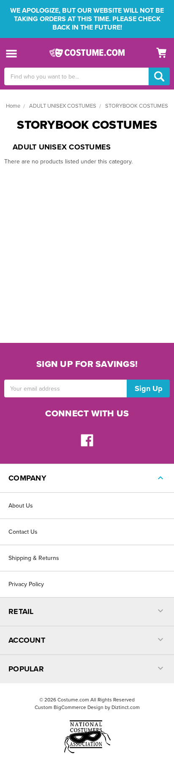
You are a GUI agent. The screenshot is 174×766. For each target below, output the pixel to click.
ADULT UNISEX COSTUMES (62, 106)
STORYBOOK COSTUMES (136, 106)
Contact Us (23, 531)
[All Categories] (11, 53)
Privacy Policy (26, 584)
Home (13, 106)
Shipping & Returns (33, 558)
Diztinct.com (125, 707)
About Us (20, 505)
